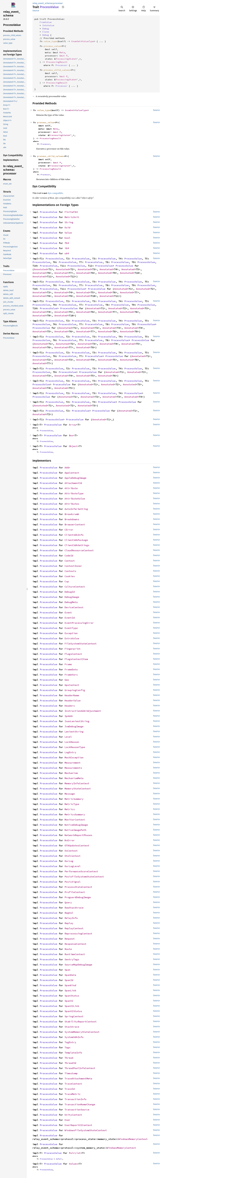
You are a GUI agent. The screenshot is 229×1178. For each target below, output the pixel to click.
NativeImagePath (75, 829)
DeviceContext (74, 607)
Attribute (71, 488)
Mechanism (71, 773)
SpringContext (74, 1016)
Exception (71, 633)
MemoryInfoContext (77, 783)
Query (68, 902)
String (69, 222)
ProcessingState (65, 58)
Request (70, 938)
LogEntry (70, 752)
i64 (67, 248)
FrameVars (71, 674)
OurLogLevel (73, 866)
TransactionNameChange (80, 1104)
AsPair (59, 1159)
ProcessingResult (56, 62)
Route (68, 949)
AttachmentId (73, 483)
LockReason (72, 741)
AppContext (72, 472)
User (67, 1119)
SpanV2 (69, 1000)
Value (68, 232)
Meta (62, 52)
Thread (69, 1057)
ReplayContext (74, 928)
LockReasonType (75, 747)
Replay (69, 923)
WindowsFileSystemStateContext (86, 1130)
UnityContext (73, 1114)
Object (73, 446)
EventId (70, 617)
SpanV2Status (73, 1011)
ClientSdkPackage (76, 540)
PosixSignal (73, 881)
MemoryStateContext (78, 788)
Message (70, 793)
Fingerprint (73, 648)
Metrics (70, 809)
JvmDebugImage (74, 726)
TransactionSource (77, 1109)
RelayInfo (71, 918)
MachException (74, 757)
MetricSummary (74, 798)
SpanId (69, 980)
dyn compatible (55, 193)
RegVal (69, 912)
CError (69, 529)
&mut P (63, 55)
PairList (75, 1153)
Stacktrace (72, 1026)
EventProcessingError (79, 622)
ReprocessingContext (78, 933)
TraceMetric (73, 1094)
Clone (45, 31)
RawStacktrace (74, 907)
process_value (52, 46)
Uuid (67, 227)
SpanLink (70, 990)
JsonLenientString (77, 721)
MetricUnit (72, 217)
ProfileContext (75, 892)
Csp (67, 581)
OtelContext (73, 855)
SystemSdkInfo (74, 1037)
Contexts (70, 571)
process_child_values (57, 70)
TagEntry (70, 1042)
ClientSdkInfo (74, 534)
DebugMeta (71, 602)
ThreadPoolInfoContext (80, 1068)
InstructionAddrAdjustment (83, 710)
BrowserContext (75, 524)
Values (73, 1163)
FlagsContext (73, 653)
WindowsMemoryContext (133, 1139)
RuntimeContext (75, 954)
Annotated (40, 269)
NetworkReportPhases (78, 835)
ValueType (88, 41)
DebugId (70, 591)
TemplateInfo (73, 1052)
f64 (67, 243)
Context (70, 560)
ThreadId (70, 1062)
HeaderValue (73, 700)
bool (67, 237)
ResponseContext (75, 943)
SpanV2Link (72, 1006)
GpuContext (72, 685)
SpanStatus (72, 995)
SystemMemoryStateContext (82, 1031)
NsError (70, 840)
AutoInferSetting (76, 508)
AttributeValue (75, 498)
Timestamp (71, 1073)
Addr (67, 467)
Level (68, 736)
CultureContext (75, 586)
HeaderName (72, 695)
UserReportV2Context (78, 1125)
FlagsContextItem (76, 659)
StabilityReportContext (81, 1021)
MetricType (72, 804)
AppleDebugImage (75, 477)
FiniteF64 (71, 211)
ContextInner (73, 565)
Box (71, 435)
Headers (70, 705)
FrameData (71, 669)
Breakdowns (72, 519)
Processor (61, 65)
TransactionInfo (75, 1099)
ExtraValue (72, 638)
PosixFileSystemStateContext (84, 876)
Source (35, 10)
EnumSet (76, 41)
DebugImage (72, 596)
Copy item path (63, 7)
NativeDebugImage (76, 824)
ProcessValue (48, 211)
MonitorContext (75, 819)
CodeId (69, 555)
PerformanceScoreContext (81, 871)
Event (68, 612)
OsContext (71, 850)
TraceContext (73, 1083)
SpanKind (70, 985)
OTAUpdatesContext (77, 845)
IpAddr (69, 716)
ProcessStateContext (78, 886)
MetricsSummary (75, 814)
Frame (68, 664)
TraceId (70, 1088)
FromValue (46, 22)
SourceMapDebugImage (78, 964)
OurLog (69, 861)
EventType (71, 628)
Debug (45, 28)
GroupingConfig (75, 690)
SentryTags (72, 959)
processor (58, 3)
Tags (67, 1047)
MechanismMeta (74, 778)
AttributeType (74, 493)
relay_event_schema (42, 3)
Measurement (73, 762)
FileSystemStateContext (81, 643)
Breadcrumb (72, 514)
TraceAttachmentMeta (78, 1078)
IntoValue (48, 25)
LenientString (74, 731)
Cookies (70, 576)
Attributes (72, 503)
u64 (67, 253)
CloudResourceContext (79, 550)
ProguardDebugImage (78, 897)
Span (67, 969)
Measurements (73, 767)
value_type (50, 41)
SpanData (70, 974)
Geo (67, 679)
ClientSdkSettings (77, 545)
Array (72, 424)
